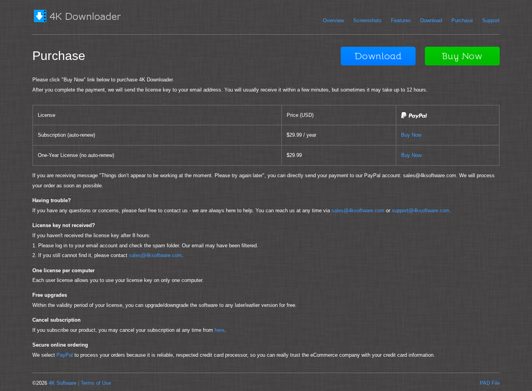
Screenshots (367, 20)
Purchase (462, 20)
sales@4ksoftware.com (357, 210)
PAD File (490, 383)
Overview (333, 20)
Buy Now (411, 135)
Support (491, 20)
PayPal (64, 355)
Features (401, 20)
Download (431, 20)
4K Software (62, 383)
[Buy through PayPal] (414, 117)
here (219, 330)
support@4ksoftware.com (420, 210)
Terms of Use (96, 383)
